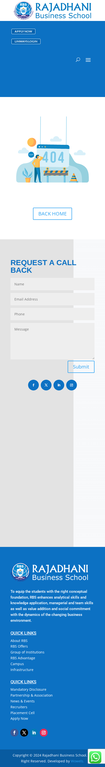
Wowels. (77, 761)
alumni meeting (78, 91)
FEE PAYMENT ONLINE (77, 74)
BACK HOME (52, 213)
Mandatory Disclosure (28, 689)
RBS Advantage (22, 658)
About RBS (19, 640)
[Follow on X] (46, 385)
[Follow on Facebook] (33, 385)
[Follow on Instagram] (71, 385)
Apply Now (19, 718)
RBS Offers (19, 646)
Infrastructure (21, 669)
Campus (17, 663)
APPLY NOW (23, 31)
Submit (81, 366)
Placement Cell (22, 712)
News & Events (22, 701)
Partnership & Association (31, 695)
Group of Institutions (27, 652)
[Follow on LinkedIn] (58, 385)
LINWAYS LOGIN (26, 41)
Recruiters (18, 707)
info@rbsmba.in (34, 473)
